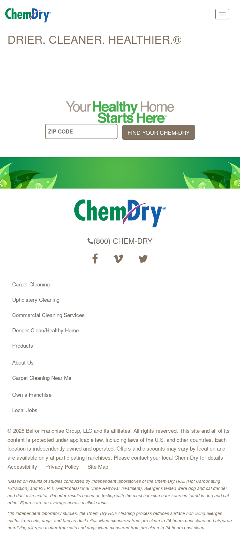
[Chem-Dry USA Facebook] (95, 259)
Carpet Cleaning (31, 284)
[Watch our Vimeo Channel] (118, 259)
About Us (23, 362)
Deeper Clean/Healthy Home (45, 330)
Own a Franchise (32, 394)
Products (22, 345)
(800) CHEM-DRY (122, 240)
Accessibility (22, 466)
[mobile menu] (222, 14)
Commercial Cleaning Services (48, 315)
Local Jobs (25, 410)
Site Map (98, 466)
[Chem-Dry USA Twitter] (143, 259)
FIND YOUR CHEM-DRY (159, 132)
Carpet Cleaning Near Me (41, 377)
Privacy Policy (62, 466)
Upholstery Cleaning (35, 299)
